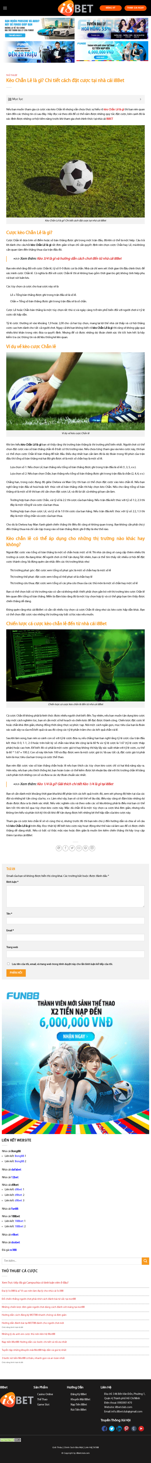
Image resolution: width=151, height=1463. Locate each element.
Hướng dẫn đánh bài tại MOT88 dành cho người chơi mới (33, 1323)
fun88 (14, 1208)
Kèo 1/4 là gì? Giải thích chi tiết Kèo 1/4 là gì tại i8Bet (75, 784)
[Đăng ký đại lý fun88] (39, 28)
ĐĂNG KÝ (110, 8)
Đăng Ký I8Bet (79, 1394)
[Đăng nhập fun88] (112, 52)
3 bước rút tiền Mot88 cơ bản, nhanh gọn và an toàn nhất (33, 1358)
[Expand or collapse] (140, 99)
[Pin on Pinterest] (85, 848)
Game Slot (43, 1404)
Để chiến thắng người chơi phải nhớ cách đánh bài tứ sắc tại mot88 (39, 1299)
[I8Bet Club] (75, 8)
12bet (15, 1177)
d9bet (18, 1189)
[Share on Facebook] (65, 848)
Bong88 (19, 1156)
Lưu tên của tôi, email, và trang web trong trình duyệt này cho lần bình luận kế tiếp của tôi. (62, 964)
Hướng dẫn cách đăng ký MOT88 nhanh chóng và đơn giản (34, 1315)
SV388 (96, 1447)
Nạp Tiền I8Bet (79, 1404)
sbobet (15, 1242)
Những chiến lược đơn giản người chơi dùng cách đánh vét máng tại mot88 (43, 1307)
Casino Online (45, 1394)
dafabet (16, 1169)
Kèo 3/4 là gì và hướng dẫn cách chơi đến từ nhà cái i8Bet (79, 259)
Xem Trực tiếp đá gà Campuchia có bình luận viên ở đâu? (35, 1282)
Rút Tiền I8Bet (79, 1410)
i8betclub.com (83, 1453)
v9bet (15, 1234)
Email (10, 930)
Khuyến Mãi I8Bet (80, 1399)
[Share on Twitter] (72, 848)
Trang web (12, 947)
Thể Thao (42, 1399)
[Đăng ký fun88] (75, 1060)
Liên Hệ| (88, 1447)
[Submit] (145, 1261)
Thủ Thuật (11, 75)
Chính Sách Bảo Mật (73, 1447)
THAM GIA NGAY (135, 8)
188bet (19, 1221)
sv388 (13, 1250)
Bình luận (12, 882)
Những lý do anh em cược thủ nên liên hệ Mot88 (28, 1334)
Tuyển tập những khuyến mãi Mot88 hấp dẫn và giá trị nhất (34, 1350)
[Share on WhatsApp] (59, 848)
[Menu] (5, 8)
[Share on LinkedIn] (92, 848)
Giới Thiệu (57, 1447)
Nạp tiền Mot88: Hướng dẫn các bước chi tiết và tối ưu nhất (34, 1342)
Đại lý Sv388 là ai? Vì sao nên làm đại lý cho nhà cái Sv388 (32, 1291)
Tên (9, 914)
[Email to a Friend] (79, 848)
